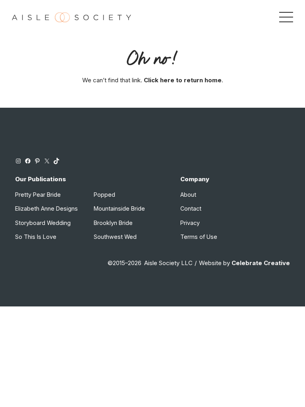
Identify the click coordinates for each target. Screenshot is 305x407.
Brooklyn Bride (113, 222)
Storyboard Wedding (43, 222)
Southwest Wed (115, 236)
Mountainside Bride (119, 208)
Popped (104, 194)
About (188, 194)
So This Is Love (35, 236)
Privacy (190, 222)
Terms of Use (198, 236)
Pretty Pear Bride (38, 194)
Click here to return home (183, 80)
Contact (190, 208)
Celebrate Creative (261, 263)
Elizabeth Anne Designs (46, 208)
